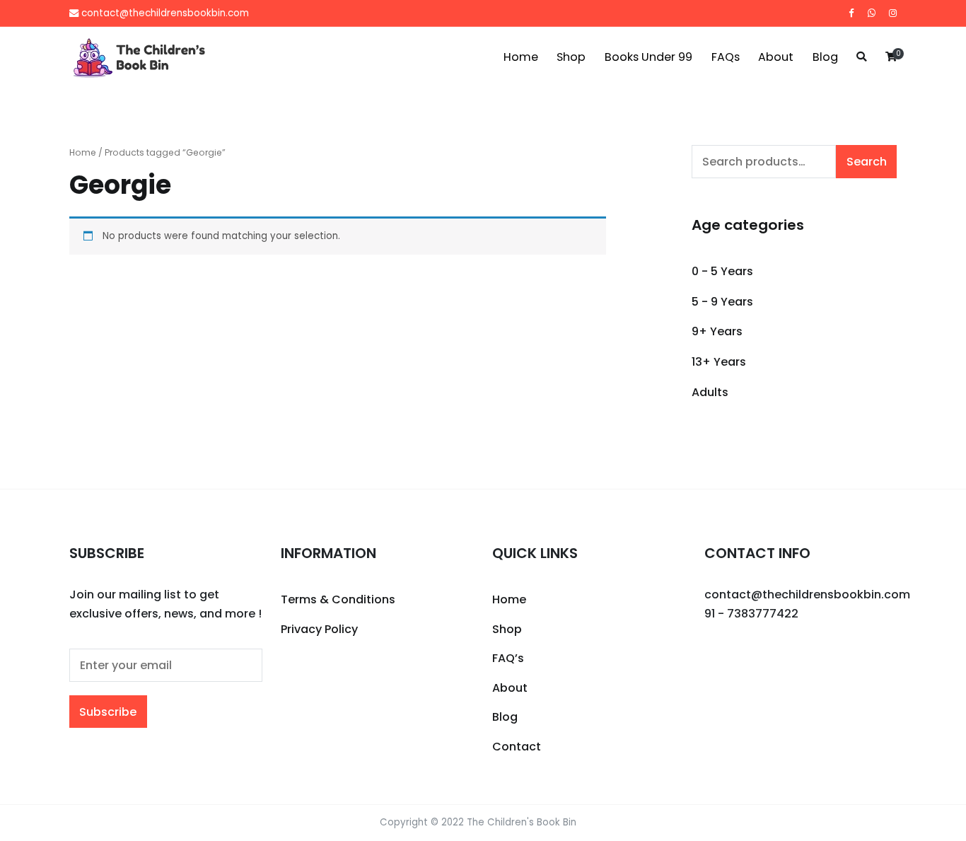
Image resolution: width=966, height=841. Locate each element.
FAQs (725, 57)
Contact (516, 746)
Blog (825, 57)
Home (521, 57)
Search (866, 161)
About (775, 57)
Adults (710, 392)
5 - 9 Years (722, 302)
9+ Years (717, 331)
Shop (571, 57)
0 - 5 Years (722, 271)
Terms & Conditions (338, 599)
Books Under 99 (648, 57)
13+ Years (719, 362)
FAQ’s (508, 658)
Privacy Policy (319, 629)
